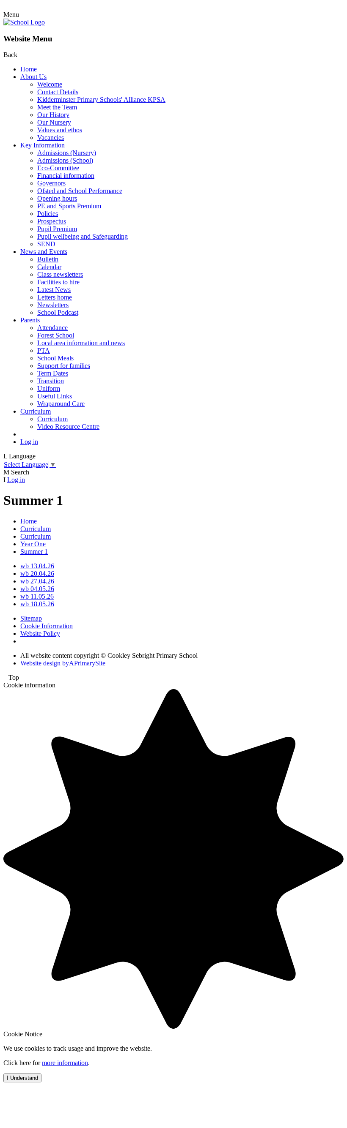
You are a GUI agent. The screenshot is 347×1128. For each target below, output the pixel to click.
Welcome (49, 84)
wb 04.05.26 (37, 588)
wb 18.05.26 (37, 604)
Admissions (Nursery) (66, 152)
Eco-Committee (58, 168)
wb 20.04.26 (37, 573)
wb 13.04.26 (37, 565)
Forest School (55, 335)
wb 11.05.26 (37, 596)
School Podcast (57, 312)
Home (28, 69)
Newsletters (53, 304)
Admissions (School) (65, 160)
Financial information (65, 175)
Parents (30, 320)
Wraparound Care (61, 403)
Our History (53, 114)
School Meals (55, 358)
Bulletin (47, 259)
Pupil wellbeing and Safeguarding (82, 236)
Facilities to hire (58, 282)
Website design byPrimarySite (62, 663)
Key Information (42, 145)
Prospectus (51, 221)
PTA (43, 350)
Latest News (54, 289)
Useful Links (54, 396)
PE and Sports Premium (69, 206)
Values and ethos (59, 130)
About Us (33, 76)
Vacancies (50, 137)
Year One (33, 544)
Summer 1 (34, 551)
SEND (46, 244)
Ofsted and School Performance (79, 190)
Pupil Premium (57, 228)
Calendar (49, 266)
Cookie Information (46, 625)
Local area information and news (81, 342)
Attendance (52, 327)
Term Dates (52, 373)
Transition (50, 380)
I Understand (22, 1078)
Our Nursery (54, 122)
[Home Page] (24, 22)
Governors (51, 183)
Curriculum (35, 411)
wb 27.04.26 (37, 581)
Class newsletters (60, 274)
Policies (47, 213)
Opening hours (57, 198)
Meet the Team (57, 107)
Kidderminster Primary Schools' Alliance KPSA (101, 99)
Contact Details (57, 91)
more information (65, 1062)
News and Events (43, 251)
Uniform (48, 388)
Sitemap (31, 618)
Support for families (63, 365)
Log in (29, 441)
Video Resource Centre (68, 426)
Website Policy (40, 633)
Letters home (54, 297)
